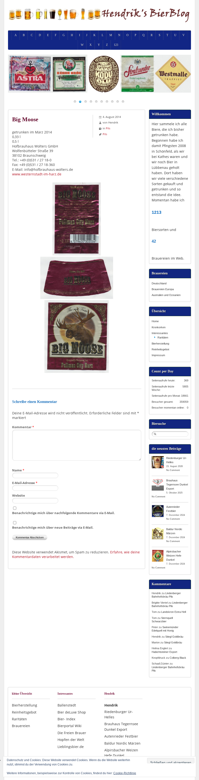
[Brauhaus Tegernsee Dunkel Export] (158, 480)
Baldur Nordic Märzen (122, 743)
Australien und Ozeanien (166, 295)
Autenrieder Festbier (121, 736)
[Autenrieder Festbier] (158, 506)
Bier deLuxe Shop (72, 712)
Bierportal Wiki (70, 725)
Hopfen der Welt (71, 739)
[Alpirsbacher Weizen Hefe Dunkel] (158, 551)
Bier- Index (66, 719)
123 (116, 45)
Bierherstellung (160, 343)
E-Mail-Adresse (24, 483)
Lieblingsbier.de (71, 746)
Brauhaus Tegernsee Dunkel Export (177, 484)
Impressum (158, 355)
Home (155, 321)
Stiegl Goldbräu (174, 636)
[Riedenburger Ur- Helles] (158, 457)
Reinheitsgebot (160, 349)
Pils (108, 128)
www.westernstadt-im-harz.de (36, 174)
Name (18, 470)
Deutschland (159, 283)
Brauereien (21, 725)
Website (18, 495)
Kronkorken (159, 327)
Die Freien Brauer (72, 733)
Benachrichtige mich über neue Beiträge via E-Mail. (52, 527)
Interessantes (160, 333)
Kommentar (23, 427)
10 (122, 101)
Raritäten (163, 337)
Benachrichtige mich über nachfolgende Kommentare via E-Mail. (63, 513)
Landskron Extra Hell (173, 611)
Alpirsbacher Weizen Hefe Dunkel (173, 555)
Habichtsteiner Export (164, 651)
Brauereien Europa (163, 289)
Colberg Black (178, 657)
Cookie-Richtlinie (124, 773)
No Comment (173, 470)
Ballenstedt (67, 705)
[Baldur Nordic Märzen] (158, 528)
